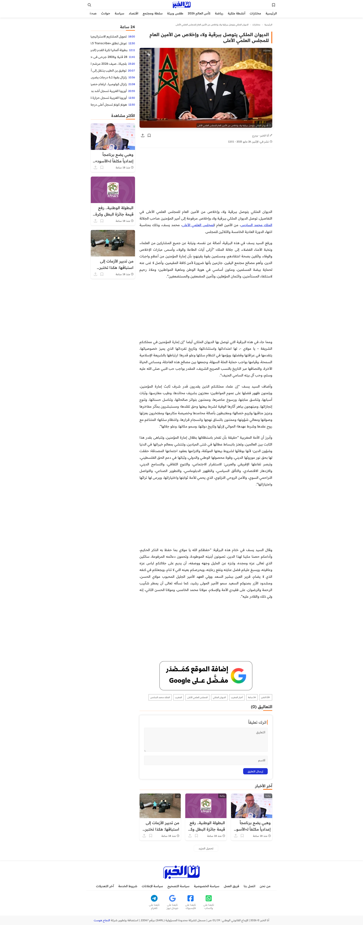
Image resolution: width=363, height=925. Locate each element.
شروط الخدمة (127, 886)
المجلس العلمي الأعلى (197, 697)
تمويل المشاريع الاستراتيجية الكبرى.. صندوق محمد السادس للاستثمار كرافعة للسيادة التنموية (109, 36)
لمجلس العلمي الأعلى (198, 225)
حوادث (105, 13)
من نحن (265, 886)
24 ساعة (252, 697)
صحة (93, 13)
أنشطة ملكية (236, 13)
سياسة (119, 13)
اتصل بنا (249, 886)
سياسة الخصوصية (206, 886)
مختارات (255, 13)
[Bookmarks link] (273, 5)
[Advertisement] (206, 180)
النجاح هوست (102, 920)
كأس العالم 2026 (199, 13)
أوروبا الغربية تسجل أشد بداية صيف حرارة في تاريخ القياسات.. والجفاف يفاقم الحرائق (109, 91)
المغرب (178, 697)
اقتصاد (133, 13)
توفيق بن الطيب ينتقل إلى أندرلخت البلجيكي (108, 70)
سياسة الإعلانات (152, 886)
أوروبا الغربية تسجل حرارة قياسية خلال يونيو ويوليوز (109, 98)
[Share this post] (143, 135)
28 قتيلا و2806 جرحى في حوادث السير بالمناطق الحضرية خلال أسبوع (109, 57)
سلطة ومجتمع (153, 13)
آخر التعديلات (105, 886)
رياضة (219, 13)
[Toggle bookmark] (149, 135)
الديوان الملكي (219, 697)
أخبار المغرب (237, 697)
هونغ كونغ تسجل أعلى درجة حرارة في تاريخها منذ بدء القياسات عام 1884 (109, 104)
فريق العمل (231, 886)
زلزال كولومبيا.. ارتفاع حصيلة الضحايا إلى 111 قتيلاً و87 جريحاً (109, 84)
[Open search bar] (89, 5)
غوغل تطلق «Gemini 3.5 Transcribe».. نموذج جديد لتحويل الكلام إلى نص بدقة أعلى (109, 43)
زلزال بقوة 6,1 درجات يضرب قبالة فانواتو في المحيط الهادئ (109, 77)
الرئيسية (271, 13)
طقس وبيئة (175, 13)
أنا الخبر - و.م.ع (261, 135)
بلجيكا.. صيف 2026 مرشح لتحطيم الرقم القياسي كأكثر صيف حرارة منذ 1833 (109, 63)
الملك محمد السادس (256, 225)
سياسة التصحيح (178, 886)
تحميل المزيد (206, 848)
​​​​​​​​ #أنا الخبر (265, 697)
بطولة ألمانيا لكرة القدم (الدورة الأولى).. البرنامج (109, 50)
